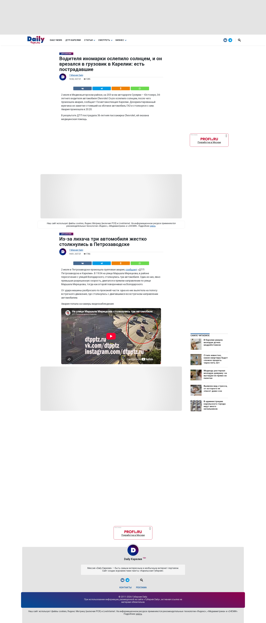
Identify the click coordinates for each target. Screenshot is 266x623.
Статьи (88, 40)
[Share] (140, 88)
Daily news (56, 40)
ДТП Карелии (73, 40)
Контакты (125, 587)
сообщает (131, 269)
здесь (153, 226)
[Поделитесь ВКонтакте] (82, 88)
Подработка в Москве (209, 141)
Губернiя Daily (76, 75)
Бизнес (120, 40)
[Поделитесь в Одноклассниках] (120, 88)
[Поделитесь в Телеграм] (101, 88)
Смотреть (104, 40)
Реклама (141, 587)
